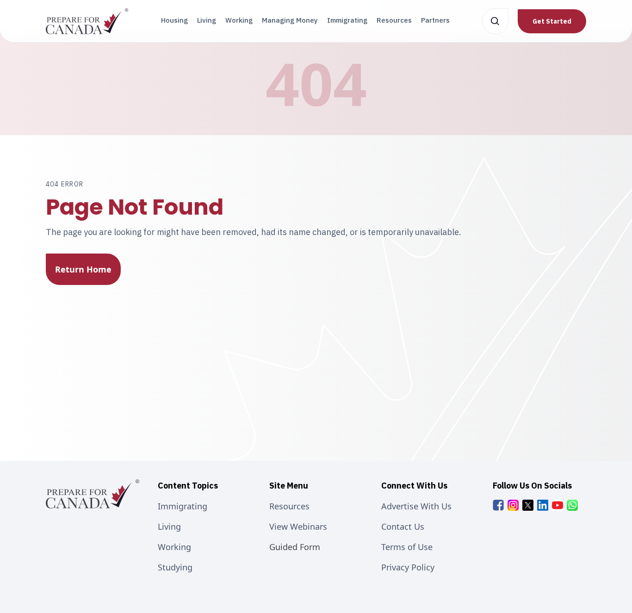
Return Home (83, 269)
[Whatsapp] (572, 505)
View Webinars (298, 526)
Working (239, 20)
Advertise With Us (416, 506)
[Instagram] (513, 505)
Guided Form (294, 546)
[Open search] (495, 21)
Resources (394, 20)
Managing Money (290, 20)
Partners (435, 20)
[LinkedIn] (542, 505)
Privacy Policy (407, 567)
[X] (527, 505)
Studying (175, 567)
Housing (174, 20)
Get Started (552, 21)
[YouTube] (557, 505)
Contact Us (402, 526)
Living (206, 20)
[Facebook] (498, 505)
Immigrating (347, 20)
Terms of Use (407, 546)
